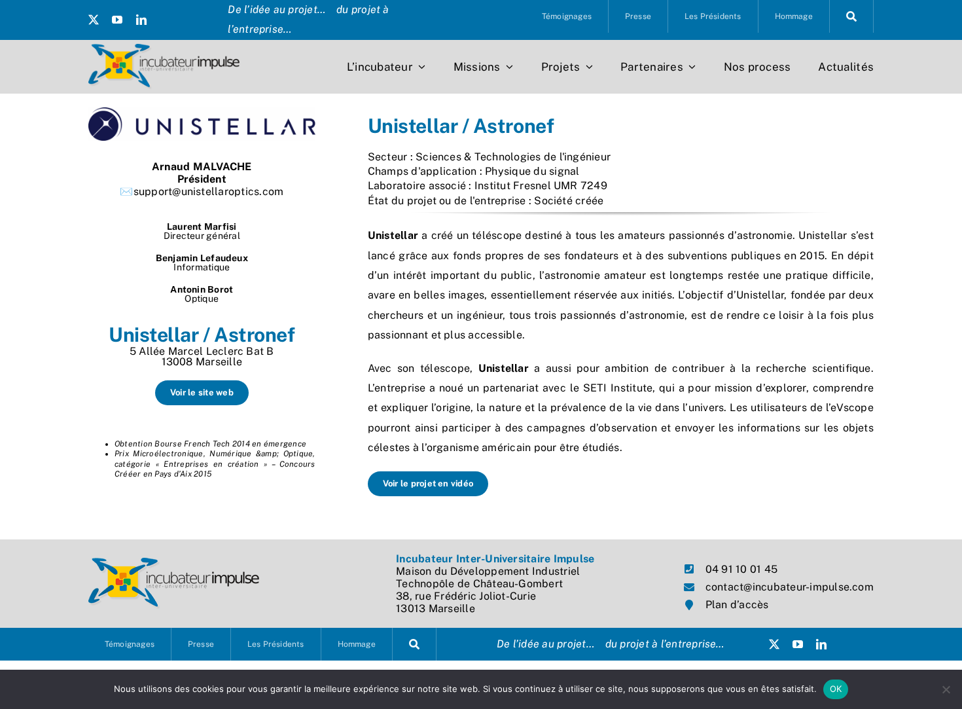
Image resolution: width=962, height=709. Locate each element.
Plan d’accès (737, 604)
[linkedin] (141, 19)
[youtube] (117, 19)
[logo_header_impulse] (164, 49)
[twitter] (93, 19)
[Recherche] (852, 16)
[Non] (945, 689)
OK (836, 688)
